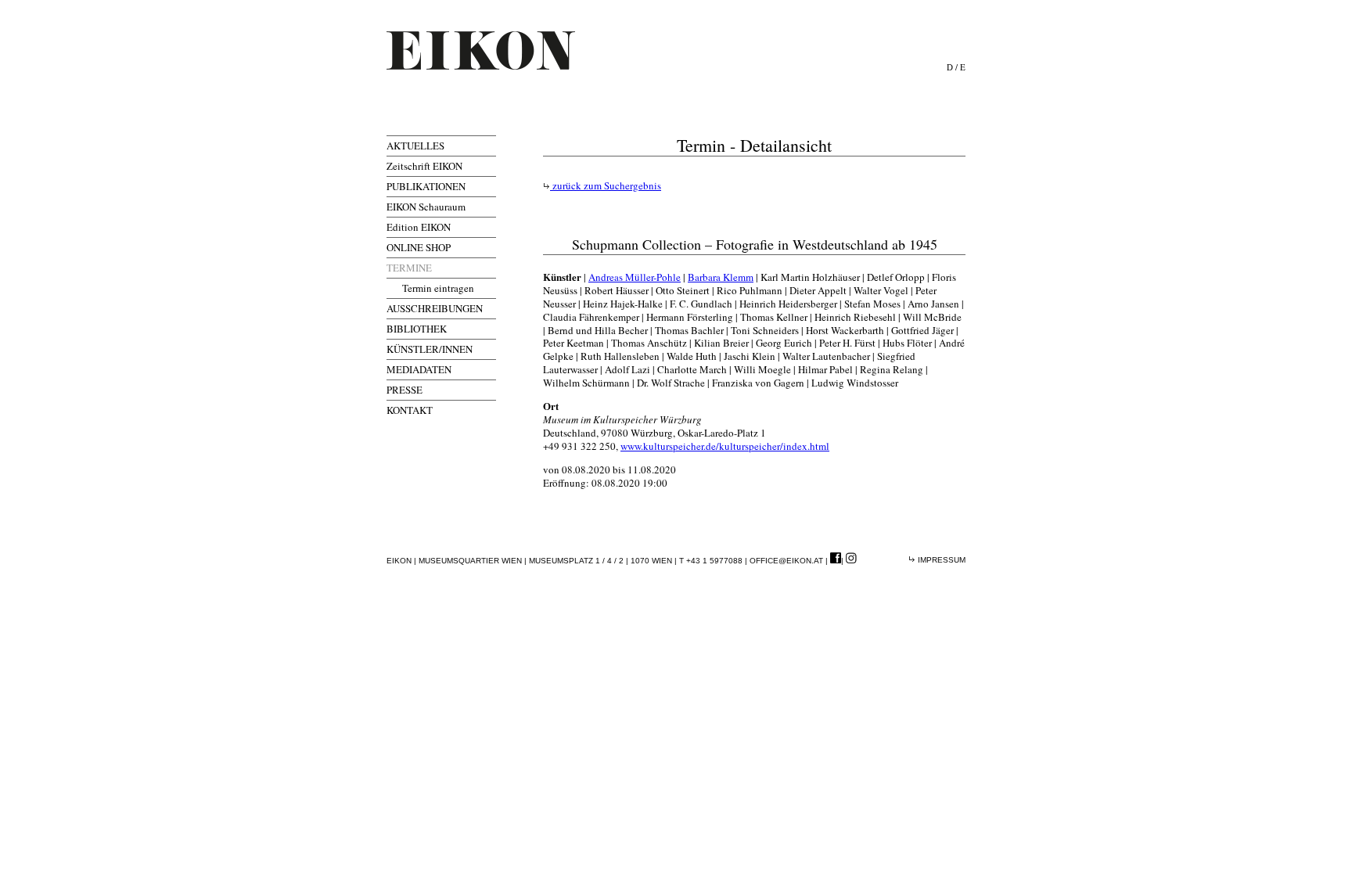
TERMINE (409, 268)
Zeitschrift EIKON (424, 166)
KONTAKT (410, 410)
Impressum (940, 560)
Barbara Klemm (720, 277)
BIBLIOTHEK (417, 329)
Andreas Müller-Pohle (634, 277)
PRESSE (404, 390)
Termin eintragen (438, 288)
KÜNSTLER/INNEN (430, 349)
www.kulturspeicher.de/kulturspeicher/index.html (724, 446)
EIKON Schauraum (426, 207)
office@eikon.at (786, 560)
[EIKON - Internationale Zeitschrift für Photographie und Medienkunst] (481, 50)
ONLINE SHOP (419, 247)
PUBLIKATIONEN (426, 186)
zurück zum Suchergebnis (605, 185)
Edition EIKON (419, 227)
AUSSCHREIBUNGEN (435, 308)
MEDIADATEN (419, 369)
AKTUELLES (415, 145)
